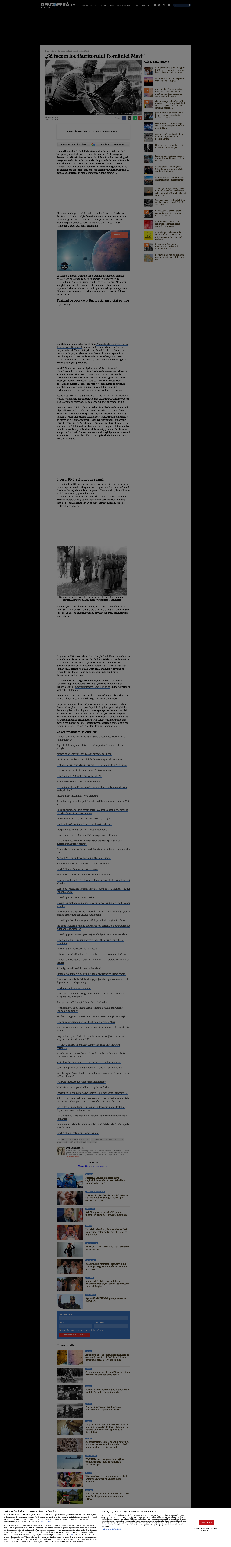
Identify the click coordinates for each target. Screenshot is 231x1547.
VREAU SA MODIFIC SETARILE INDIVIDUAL (205, 1529)
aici (72, 1535)
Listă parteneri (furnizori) (111, 1529)
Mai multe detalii (46, 1521)
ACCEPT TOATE (206, 1522)
